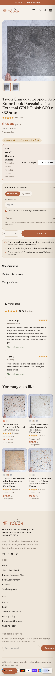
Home (5, 565)
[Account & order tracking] (45, 10)
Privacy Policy (8, 616)
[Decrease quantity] (5, 233)
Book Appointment (11, 579)
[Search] (40, 10)
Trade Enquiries (9, 589)
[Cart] (50, 10)
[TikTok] (16, 554)
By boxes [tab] (26, 194)
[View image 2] (16, 87)
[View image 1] (7, 87)
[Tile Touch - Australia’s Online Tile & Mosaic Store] (10, 10)
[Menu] (33, 10)
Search (5, 602)
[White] (7, 421)
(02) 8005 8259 (10, 535)
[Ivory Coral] (30, 475)
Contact (6, 584)
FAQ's (4, 607)
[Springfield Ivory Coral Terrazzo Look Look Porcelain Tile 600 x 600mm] (40, 460)
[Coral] (4, 421)
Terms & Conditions (11, 611)
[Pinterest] (12, 554)
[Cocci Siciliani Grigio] (37, 421)
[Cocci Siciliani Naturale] (33, 421)
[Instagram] (3, 554)
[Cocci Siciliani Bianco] (30, 421)
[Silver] (33, 475)
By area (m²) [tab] (12, 194)
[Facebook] (8, 554)
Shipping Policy (9, 626)
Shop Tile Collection (11, 570)
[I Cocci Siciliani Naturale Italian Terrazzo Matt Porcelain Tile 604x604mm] (14, 460)
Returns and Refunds (12, 621)
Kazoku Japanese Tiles (13, 575)
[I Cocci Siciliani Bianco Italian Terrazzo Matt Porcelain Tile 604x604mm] (40, 406)
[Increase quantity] (17, 233)
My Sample (10, 670)
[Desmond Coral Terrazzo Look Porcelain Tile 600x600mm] (14, 406)
